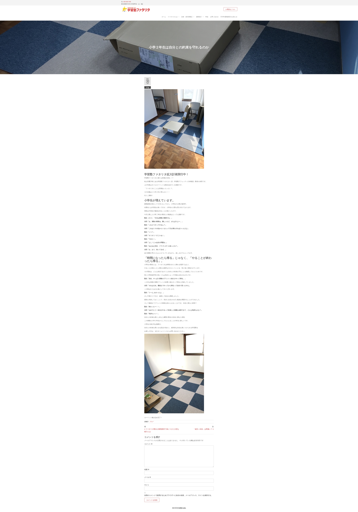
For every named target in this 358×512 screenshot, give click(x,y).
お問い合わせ (214, 17)
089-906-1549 (127, 2)
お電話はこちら (230, 9)
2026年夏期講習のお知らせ (228, 17)
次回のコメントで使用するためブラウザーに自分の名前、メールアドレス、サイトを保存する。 (178, 495)
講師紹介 (199, 17)
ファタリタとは (173, 17)
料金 (206, 17)
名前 (146, 469)
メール (147, 477)
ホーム (164, 17)
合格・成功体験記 (186, 17)
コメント (148, 444)
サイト (146, 485)
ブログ (151, 421)
